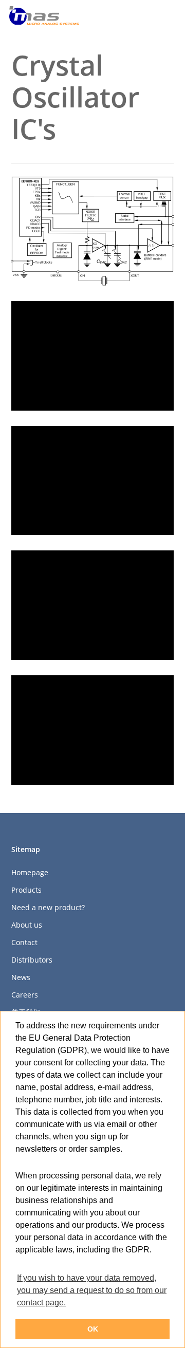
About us (26, 925)
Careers (24, 995)
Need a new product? (48, 907)
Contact (24, 942)
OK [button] (92, 1329)
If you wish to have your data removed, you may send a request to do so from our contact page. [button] (91, 1290)
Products (26, 890)
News (20, 977)
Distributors (31, 960)
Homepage (29, 872)
